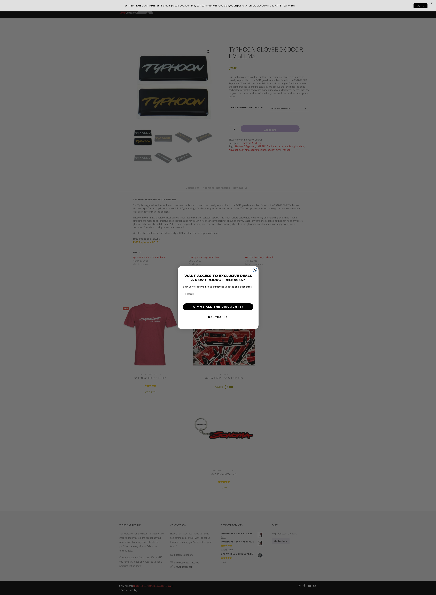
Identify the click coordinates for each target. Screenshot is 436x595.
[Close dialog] (255, 270)
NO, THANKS (218, 317)
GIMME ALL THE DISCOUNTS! (218, 306)
